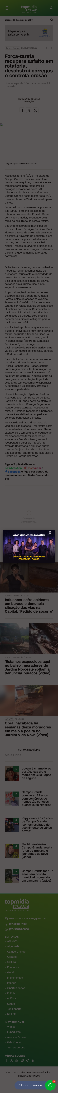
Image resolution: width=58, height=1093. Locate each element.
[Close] (55, 530)
